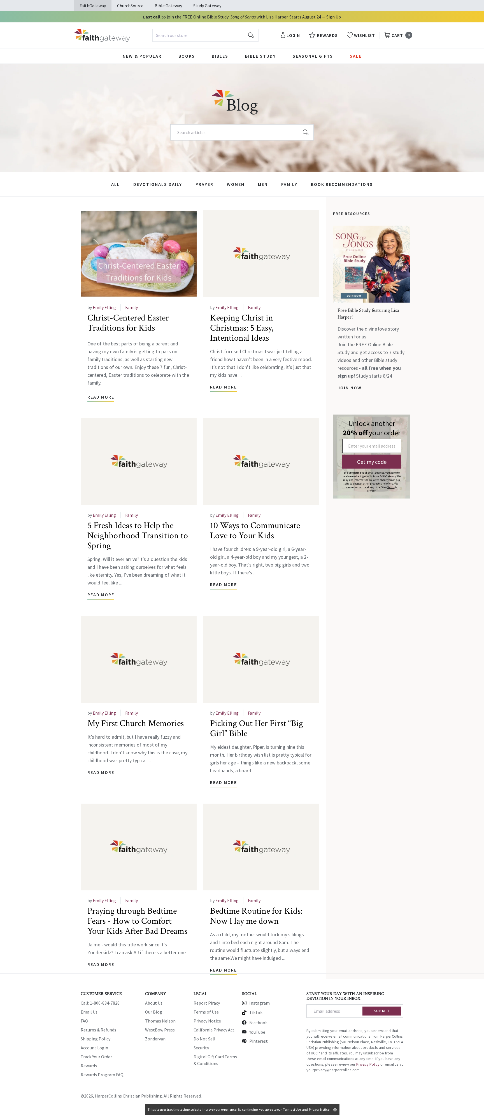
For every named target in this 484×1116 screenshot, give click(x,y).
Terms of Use (206, 1012)
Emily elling (104, 307)
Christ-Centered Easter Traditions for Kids (128, 323)
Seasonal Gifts (313, 56)
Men (263, 184)
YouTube (257, 1032)
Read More (100, 397)
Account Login (94, 1048)
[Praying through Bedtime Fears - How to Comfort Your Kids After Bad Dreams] (139, 847)
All (115, 184)
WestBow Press (160, 1030)
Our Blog (153, 1012)
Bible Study (260, 56)
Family (289, 184)
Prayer (204, 184)
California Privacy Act (214, 1030)
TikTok (255, 1012)
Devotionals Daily (157, 184)
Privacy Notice (207, 1021)
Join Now (350, 387)
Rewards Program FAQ (102, 1074)
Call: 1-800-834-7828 (100, 1003)
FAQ (84, 1021)
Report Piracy (207, 1003)
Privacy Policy (368, 1064)
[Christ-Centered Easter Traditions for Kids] (139, 253)
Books (186, 56)
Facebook (258, 1022)
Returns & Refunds (98, 1030)
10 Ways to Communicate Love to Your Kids (255, 530)
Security (201, 1048)
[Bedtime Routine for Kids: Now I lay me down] (261, 847)
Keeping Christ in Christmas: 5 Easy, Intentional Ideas (241, 328)
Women (236, 184)
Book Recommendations (342, 184)
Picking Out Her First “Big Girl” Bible (256, 728)
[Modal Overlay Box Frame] (371, 457)
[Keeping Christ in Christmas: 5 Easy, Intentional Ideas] (261, 253)
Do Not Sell (204, 1039)
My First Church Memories (135, 723)
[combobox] (205, 35)
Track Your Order (96, 1056)
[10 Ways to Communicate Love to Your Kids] (261, 461)
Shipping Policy (95, 1039)
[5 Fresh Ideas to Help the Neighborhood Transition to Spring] (139, 461)
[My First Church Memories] (139, 659)
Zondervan (155, 1039)
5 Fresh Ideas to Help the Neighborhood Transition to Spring (137, 535)
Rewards (89, 1065)
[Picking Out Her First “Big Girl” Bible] (261, 659)
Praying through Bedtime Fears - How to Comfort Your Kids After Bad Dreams (137, 921)
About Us (153, 1003)
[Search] (305, 132)
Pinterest (258, 1041)
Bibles (220, 56)
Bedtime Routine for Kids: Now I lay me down (256, 916)
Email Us (89, 1012)
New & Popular (142, 56)
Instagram (259, 1003)
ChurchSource (130, 5)
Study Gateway (207, 5)
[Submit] (251, 35)
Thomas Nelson (160, 1021)
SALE (356, 56)
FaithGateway (93, 5)
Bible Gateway (168, 5)
